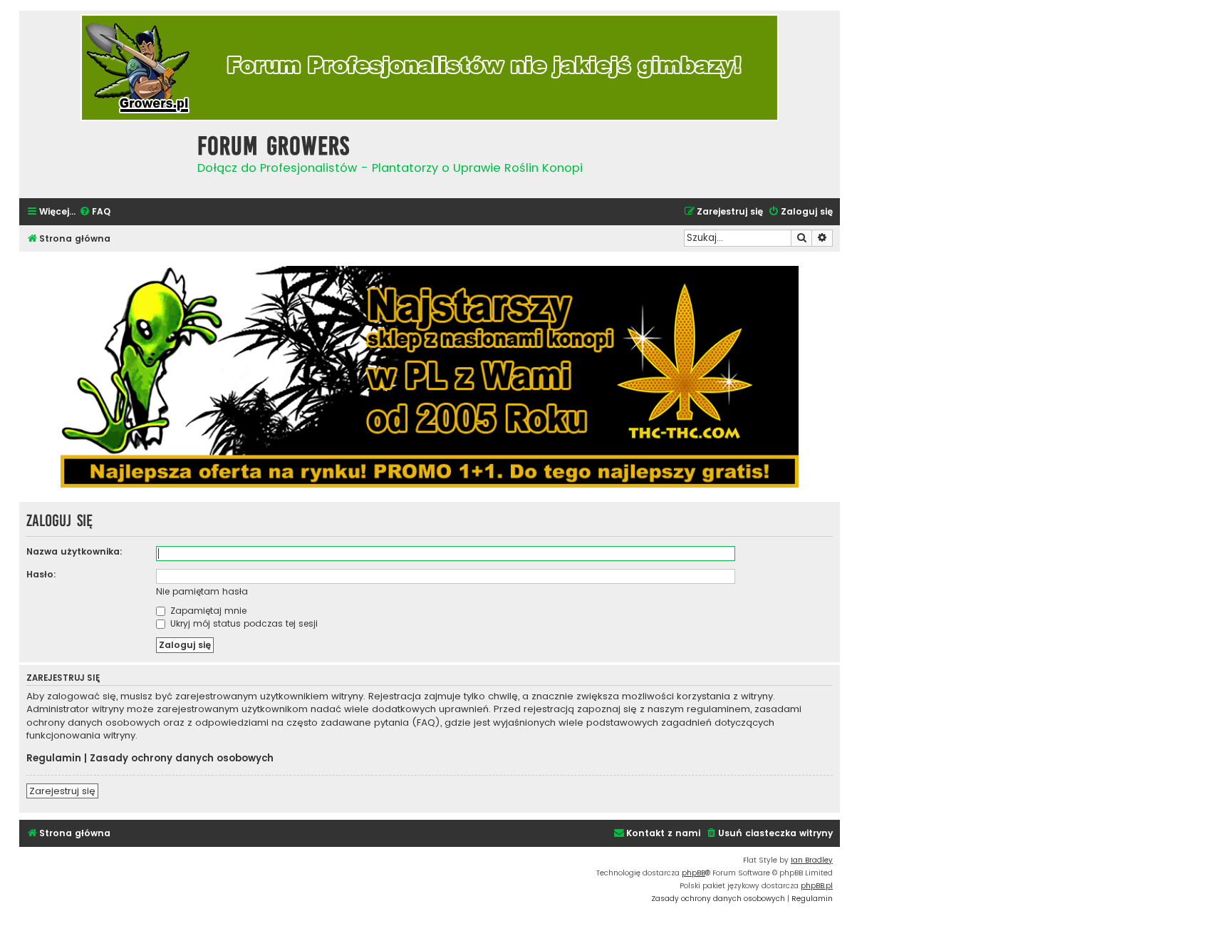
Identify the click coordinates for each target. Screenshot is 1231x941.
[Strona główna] (105, 158)
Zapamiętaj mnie (206, 611)
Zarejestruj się (62, 791)
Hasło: (41, 574)
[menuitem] (94, 212)
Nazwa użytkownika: (74, 551)
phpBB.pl (817, 885)
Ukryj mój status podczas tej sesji (242, 623)
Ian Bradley (812, 860)
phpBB (693, 873)
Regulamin (53, 758)
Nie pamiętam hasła (202, 591)
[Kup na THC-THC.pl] (429, 377)
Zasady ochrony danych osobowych (182, 758)
